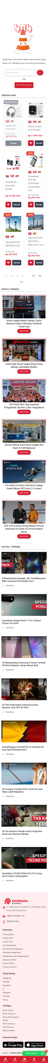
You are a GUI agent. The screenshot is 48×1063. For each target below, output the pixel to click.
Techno (13, 764)
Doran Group (8, 1010)
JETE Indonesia (9, 1024)
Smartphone (7, 596)
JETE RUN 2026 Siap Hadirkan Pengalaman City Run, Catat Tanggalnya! (24, 397)
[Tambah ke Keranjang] (31, 143)
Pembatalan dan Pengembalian (16, 956)
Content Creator (15, 807)
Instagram (7, 978)
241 (21, 282)
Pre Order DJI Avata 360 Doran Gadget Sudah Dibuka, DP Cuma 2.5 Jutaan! (24, 478)
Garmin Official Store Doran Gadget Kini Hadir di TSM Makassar (24, 438)
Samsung (6, 638)
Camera (5, 722)
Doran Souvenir (9, 1014)
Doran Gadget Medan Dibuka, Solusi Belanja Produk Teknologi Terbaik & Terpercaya (24, 315)
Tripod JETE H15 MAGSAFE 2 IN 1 (13, 244)
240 (39, 276)
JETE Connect (8, 1027)
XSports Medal (9, 1030)
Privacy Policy (8, 963)
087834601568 (12, 921)
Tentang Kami (8, 934)
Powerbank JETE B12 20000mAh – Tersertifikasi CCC (34, 183)
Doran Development (11, 1017)
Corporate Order (9, 960)
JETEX (5, 1020)
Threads (6, 982)
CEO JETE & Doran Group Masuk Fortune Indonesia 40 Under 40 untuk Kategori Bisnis (24, 520)
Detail (13, 143)
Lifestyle (6, 680)
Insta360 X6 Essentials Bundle (11, 185)
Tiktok (5, 1000)
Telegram (7, 993)
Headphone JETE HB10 (11, 127)
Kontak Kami (8, 938)
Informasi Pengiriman (12, 952)
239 (33, 276)
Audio (5, 554)
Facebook (7, 985)
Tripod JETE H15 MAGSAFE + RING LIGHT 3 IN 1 (35, 243)
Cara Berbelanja (9, 945)
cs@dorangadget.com (15, 916)
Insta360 (13, 722)
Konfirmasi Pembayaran (13, 949)
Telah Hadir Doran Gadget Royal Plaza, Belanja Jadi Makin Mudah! (24, 357)
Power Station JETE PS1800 (34, 128)
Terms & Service (10, 967)
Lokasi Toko (8, 942)
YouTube (6, 996)
